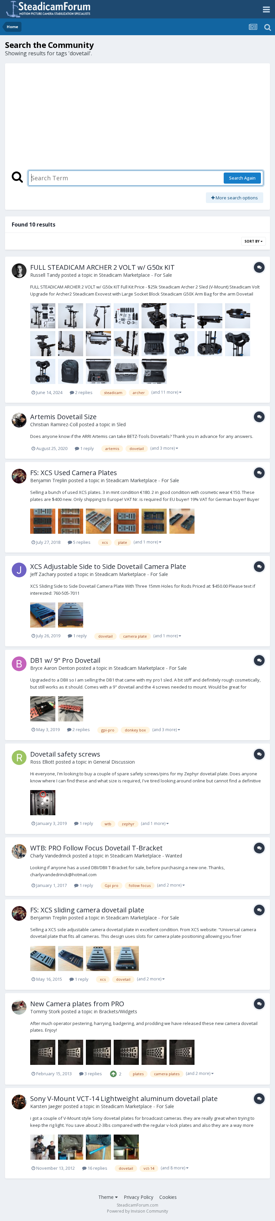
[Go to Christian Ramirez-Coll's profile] (19, 420)
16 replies (97, 1168)
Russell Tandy (45, 275)
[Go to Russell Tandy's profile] (19, 270)
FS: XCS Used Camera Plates (73, 472)
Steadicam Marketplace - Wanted (146, 855)
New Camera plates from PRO (77, 1003)
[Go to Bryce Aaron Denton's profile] (19, 663)
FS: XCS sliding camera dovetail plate (87, 909)
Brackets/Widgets (118, 1011)
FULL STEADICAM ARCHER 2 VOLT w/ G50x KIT (102, 267)
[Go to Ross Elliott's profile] (19, 757)
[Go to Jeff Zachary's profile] (19, 570)
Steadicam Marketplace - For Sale (135, 275)
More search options (236, 198)
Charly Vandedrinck (50, 855)
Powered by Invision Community (137, 1211)
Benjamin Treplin (48, 480)
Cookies (168, 1197)
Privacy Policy (138, 1197)
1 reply (86, 448)
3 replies (93, 1074)
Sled (121, 424)
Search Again (242, 178)
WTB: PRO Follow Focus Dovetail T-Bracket (96, 847)
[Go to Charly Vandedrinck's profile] (19, 851)
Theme (106, 1197)
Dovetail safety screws (65, 754)
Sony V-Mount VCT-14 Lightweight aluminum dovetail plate (124, 1098)
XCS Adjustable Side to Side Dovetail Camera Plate (108, 566)
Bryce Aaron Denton (52, 668)
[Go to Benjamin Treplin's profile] (19, 476)
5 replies (81, 542)
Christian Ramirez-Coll (54, 424)
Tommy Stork (45, 1011)
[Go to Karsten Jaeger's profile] (19, 1102)
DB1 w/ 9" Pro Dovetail (65, 660)
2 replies (83, 392)
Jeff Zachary (43, 574)
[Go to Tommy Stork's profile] (19, 1007)
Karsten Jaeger (46, 1106)
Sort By (252, 241)
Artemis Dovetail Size (63, 416)
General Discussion (114, 762)
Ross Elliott (42, 762)
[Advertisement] (137, 120)
